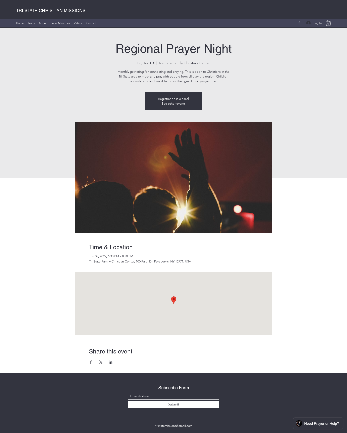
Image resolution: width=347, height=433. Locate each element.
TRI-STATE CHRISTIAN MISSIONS (51, 10)
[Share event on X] (101, 362)
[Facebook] (299, 23)
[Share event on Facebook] (91, 362)
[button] (328, 23)
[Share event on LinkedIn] (110, 362)
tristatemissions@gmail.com (174, 426)
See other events (174, 103)
